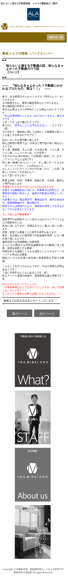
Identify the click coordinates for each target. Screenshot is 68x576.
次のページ (47, 313)
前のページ (19, 313)
